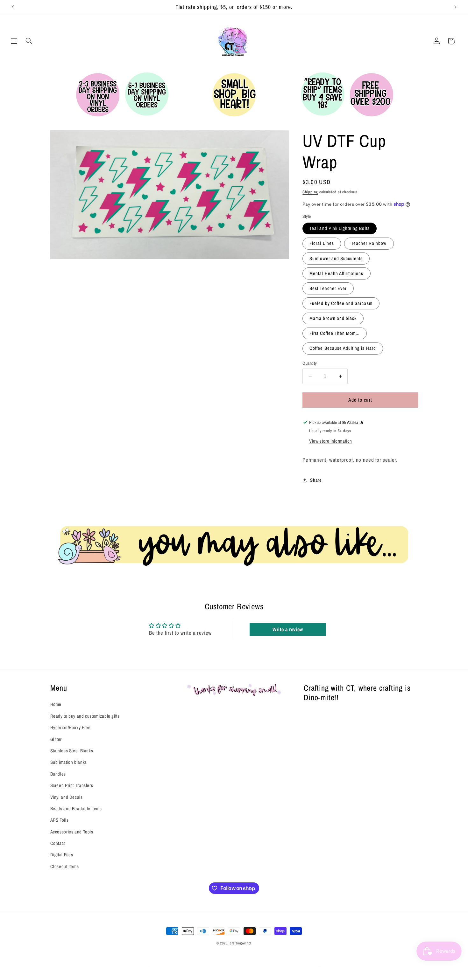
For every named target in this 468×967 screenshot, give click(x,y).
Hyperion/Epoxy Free (70, 727)
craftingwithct (241, 943)
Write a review (288, 629)
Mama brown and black (333, 318)
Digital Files (61, 855)
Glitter (56, 739)
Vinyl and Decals (66, 797)
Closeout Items (64, 866)
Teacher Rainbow (369, 243)
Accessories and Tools (71, 832)
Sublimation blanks (68, 762)
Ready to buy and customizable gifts (85, 716)
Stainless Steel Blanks (71, 751)
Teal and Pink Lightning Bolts (339, 228)
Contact (57, 843)
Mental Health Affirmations (336, 273)
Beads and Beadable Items (76, 808)
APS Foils (59, 820)
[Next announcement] (455, 6)
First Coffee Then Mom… (334, 333)
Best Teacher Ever (328, 288)
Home (56, 704)
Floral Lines (321, 243)
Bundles (58, 774)
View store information (330, 441)
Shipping (310, 191)
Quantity (309, 363)
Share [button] (316, 480)
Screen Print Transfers (71, 785)
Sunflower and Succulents (336, 258)
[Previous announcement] (13, 6)
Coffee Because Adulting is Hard (342, 348)
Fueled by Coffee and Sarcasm (340, 303)
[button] (14, 41)
